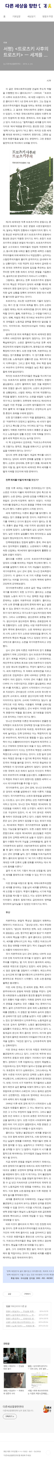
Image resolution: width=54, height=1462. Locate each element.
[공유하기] (14, 1294)
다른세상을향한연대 (13, 1406)
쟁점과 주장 (47, 16)
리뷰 (8, 1306)
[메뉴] (48, 5)
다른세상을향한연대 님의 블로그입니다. (18, 1410)
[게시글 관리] (17, 1294)
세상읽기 (31, 16)
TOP (48, 1452)
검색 (42, 6)
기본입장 (16, 16)
